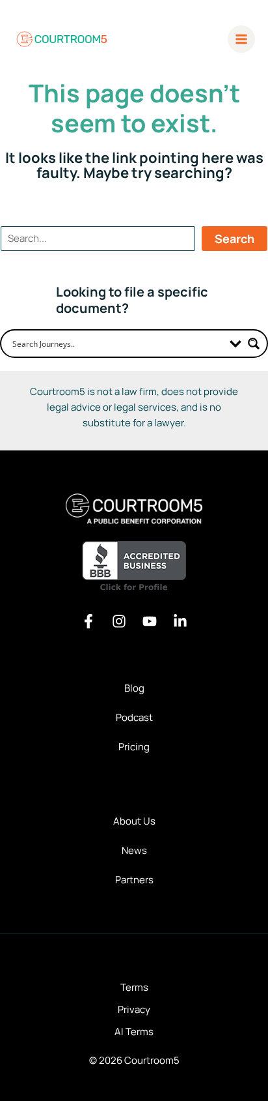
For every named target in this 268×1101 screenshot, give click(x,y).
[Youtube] (149, 621)
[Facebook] (88, 621)
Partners (134, 880)
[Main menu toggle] (242, 39)
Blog (134, 688)
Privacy (134, 1009)
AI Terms (134, 1031)
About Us (134, 821)
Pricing (134, 747)
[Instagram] (119, 621)
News (134, 850)
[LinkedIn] (180, 621)
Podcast (134, 717)
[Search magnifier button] (254, 343)
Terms (134, 987)
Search (234, 238)
